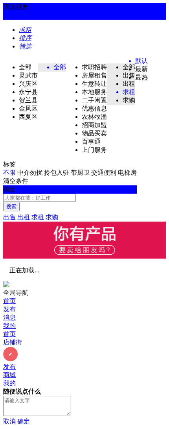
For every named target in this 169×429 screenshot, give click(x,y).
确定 (23, 421)
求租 (37, 217)
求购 (52, 217)
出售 (9, 217)
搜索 (11, 206)
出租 (23, 217)
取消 (9, 421)
